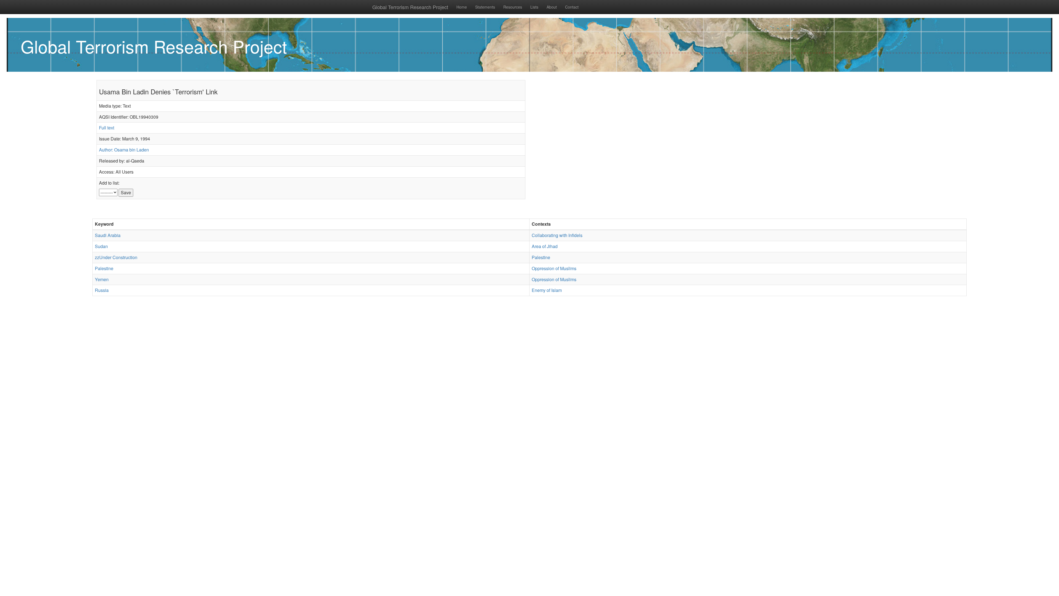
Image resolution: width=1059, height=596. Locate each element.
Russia (102, 290)
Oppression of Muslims (554, 268)
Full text (106, 127)
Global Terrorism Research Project (410, 6)
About (552, 7)
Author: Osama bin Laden (124, 150)
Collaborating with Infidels (557, 235)
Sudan (101, 246)
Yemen (102, 279)
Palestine (541, 257)
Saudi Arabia (108, 235)
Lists (534, 7)
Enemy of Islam (547, 290)
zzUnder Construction (116, 257)
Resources (512, 7)
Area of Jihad (545, 246)
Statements (485, 7)
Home (461, 7)
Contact (572, 7)
